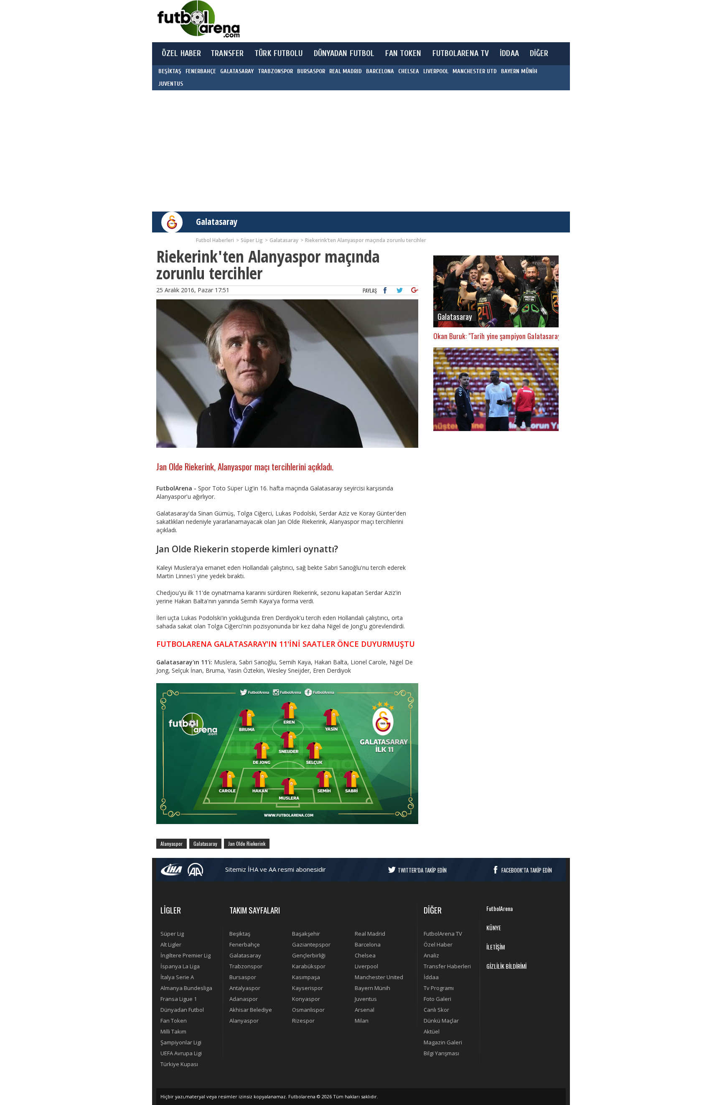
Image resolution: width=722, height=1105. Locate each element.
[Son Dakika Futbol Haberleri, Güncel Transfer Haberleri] (198, 19)
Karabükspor (308, 966)
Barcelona (368, 944)
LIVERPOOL (435, 71)
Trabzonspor (245, 966)
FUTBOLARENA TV (460, 53)
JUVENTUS (170, 83)
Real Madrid (370, 933)
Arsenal (364, 1009)
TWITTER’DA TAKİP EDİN (422, 870)
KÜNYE (493, 927)
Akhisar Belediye (250, 1009)
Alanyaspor (171, 843)
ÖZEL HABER (181, 53)
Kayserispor (307, 988)
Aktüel (432, 1031)
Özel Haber (438, 944)
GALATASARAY (237, 71)
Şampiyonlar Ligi (180, 1042)
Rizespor (303, 1020)
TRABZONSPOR (275, 71)
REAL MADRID (345, 71)
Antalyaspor (244, 988)
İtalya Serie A (177, 977)
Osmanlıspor (308, 1009)
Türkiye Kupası (179, 1064)
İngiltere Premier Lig (185, 955)
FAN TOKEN (403, 53)
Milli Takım (173, 1031)
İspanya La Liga (180, 966)
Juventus (366, 999)
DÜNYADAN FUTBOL (344, 53)
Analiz (431, 955)
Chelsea (365, 955)
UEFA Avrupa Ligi (181, 1053)
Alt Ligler (170, 944)
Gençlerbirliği (308, 955)
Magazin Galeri (443, 1042)
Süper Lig (172, 933)
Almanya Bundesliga (186, 988)
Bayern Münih (372, 988)
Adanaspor (243, 999)
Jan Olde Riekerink (246, 843)
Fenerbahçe (244, 944)
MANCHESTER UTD (475, 71)
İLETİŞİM (495, 946)
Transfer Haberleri (447, 966)
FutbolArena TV (443, 933)
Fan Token (173, 1020)
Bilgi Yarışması (441, 1053)
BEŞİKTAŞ (169, 71)
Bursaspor (242, 977)
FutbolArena (499, 908)
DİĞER (539, 53)
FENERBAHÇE (201, 71)
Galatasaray (216, 221)
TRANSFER (227, 53)
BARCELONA (380, 71)
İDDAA (509, 53)
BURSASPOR (311, 71)
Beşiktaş (239, 933)
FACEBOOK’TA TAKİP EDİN (526, 870)
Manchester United (379, 977)
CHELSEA (408, 71)
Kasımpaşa (306, 977)
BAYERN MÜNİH (519, 71)
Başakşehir (306, 933)
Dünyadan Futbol (182, 1009)
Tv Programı (439, 988)
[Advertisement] (400, 21)
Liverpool (366, 966)
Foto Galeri (437, 999)
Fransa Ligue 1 (178, 999)
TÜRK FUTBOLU (278, 53)
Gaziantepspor (311, 944)
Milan (362, 1020)
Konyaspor (306, 999)
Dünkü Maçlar (441, 1020)
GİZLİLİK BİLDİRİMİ (506, 966)
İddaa (431, 977)
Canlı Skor (436, 1009)
